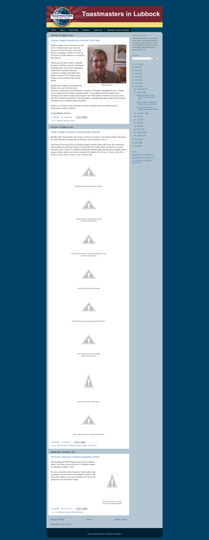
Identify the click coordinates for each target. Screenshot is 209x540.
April (139, 126)
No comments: (67, 117)
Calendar (85, 30)
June (139, 120)
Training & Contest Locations (118, 30)
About (62, 30)
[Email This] (77, 117)
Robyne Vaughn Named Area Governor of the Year (75, 40)
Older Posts (121, 519)
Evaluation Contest (64, 512)
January (140, 135)
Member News (69, 121)
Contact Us (97, 30)
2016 (137, 77)
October (140, 92)
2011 (137, 143)
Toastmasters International (142, 155)
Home (53, 30)
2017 (137, 73)
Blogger (118, 534)
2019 (137, 67)
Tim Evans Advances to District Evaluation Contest (75, 457)
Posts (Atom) (66, 524)
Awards (59, 121)
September (141, 113)
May (139, 123)
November (141, 89)
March (139, 129)
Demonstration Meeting (66, 445)
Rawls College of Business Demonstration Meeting (75, 132)
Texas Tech (92, 445)
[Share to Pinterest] (86, 117)
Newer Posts (57, 519)
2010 (137, 146)
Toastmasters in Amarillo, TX (143, 158)
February (140, 132)
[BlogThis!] (79, 117)
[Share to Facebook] (84, 117)
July (138, 116)
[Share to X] (82, 117)
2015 (137, 80)
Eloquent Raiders (108, 152)
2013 (137, 86)
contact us (152, 45)
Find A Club (73, 30)
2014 (137, 83)
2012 (137, 139)
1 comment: (66, 442)
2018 (137, 70)
